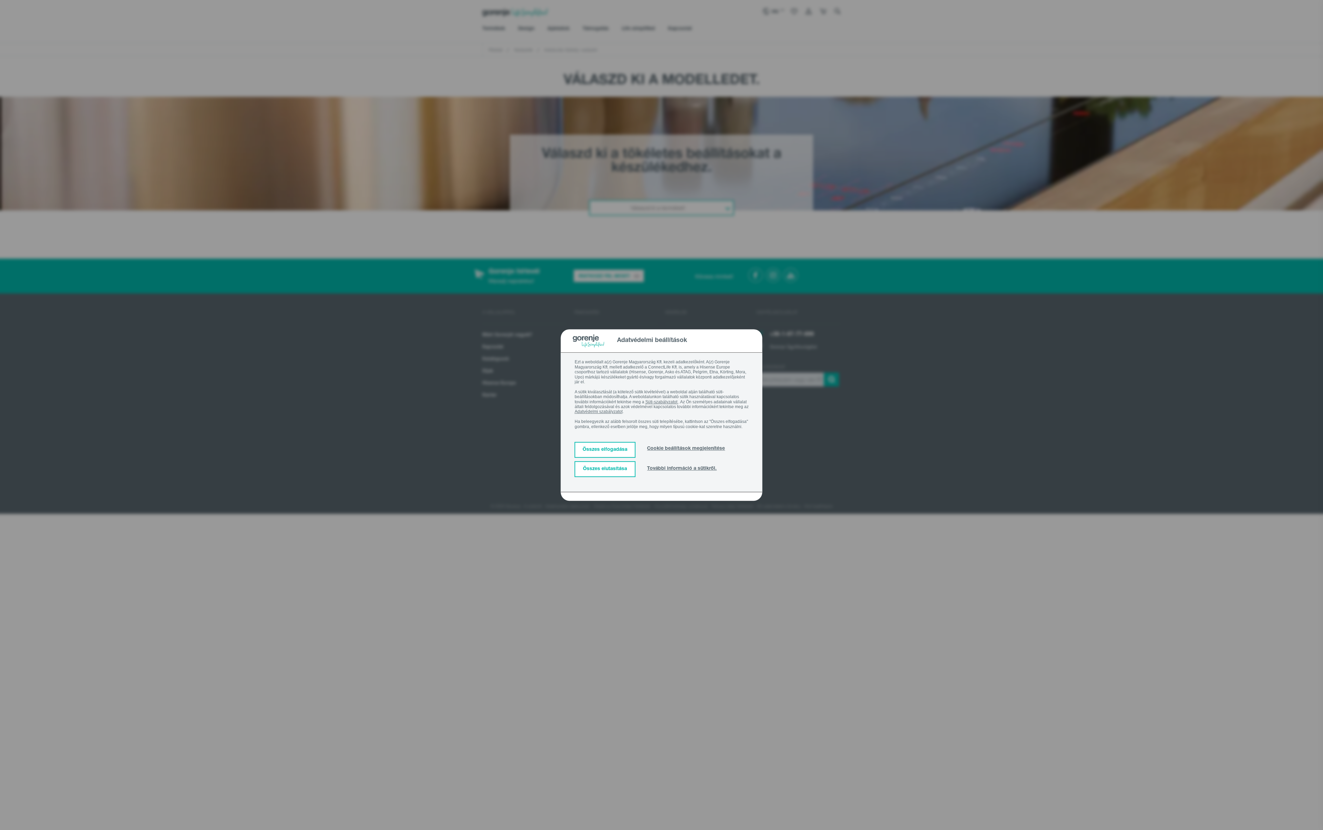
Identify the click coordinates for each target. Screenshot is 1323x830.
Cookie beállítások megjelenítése (686, 448)
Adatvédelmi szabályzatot (599, 411)
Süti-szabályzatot (661, 402)
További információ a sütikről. (682, 468)
